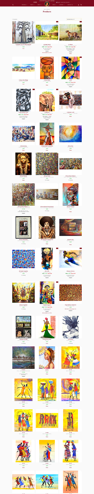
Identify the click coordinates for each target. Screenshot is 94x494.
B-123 (47, 402)
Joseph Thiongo (23, 81)
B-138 (47, 432)
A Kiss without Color (23, 112)
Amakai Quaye (70, 207)
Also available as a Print (47, 312)
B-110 (70, 369)
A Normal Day (23, 146)
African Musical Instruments (47, 206)
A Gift (70, 80)
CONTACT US (70, 4)
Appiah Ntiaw (47, 272)
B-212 (23, 463)
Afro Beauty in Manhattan (47, 239)
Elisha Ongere (47, 81)
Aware (46, 369)
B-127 (23, 432)
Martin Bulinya (70, 370)
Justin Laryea (23, 113)
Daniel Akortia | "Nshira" (23, 45)
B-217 (70, 463)
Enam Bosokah (71, 340)
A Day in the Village (23, 80)
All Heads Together (23, 271)
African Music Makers (71, 176)
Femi (70, 81)
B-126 (70, 402)
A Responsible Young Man (47, 146)
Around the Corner (47, 339)
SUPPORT (61, 4)
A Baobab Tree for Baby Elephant (23, 44)
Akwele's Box (70, 239)
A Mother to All (70, 112)
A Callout (70, 44)
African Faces (47, 176)
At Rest (23, 369)
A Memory (47, 112)
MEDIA (54, 4)
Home (45, 9)
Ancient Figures (47, 304)
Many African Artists (70, 45)
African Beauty (23, 176)
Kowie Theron (23, 177)
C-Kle (70, 272)
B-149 (70, 432)
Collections (48, 9)
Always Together (23, 304)
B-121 (23, 402)
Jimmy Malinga (47, 45)
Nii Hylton (71, 147)
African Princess (70, 206)
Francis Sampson (23, 147)
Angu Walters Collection (70, 304)
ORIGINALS (24, 4)
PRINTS (32, 4)
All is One (47, 271)
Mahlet (47, 340)
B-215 (47, 463)
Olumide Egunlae (47, 147)
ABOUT (39, 4)
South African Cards (23, 240)
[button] (63, 2)
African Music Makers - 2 (23, 206)
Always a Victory (70, 271)
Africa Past (70, 146)
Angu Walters (23, 272)
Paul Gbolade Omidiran (47, 177)
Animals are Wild (23, 339)
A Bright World (47, 44)
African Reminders (23, 239)
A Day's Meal (47, 80)
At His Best (70, 339)
